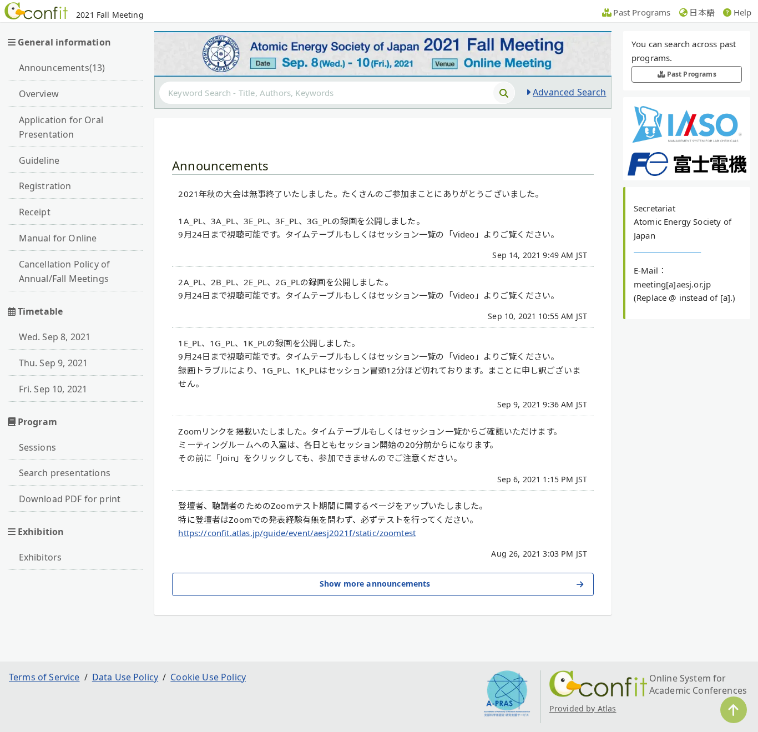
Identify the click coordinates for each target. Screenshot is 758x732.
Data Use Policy (125, 677)
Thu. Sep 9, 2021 (53, 363)
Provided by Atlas (582, 708)
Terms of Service (44, 677)
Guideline (39, 160)
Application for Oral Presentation (61, 127)
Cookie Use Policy (208, 677)
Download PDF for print (70, 499)
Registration (45, 186)
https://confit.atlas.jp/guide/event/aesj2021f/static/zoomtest (297, 532)
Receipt (34, 212)
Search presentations (64, 473)
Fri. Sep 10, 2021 (53, 389)
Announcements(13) (62, 68)
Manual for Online (58, 238)
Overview (39, 94)
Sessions (37, 447)
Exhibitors (40, 557)
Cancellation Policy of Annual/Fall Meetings (64, 271)
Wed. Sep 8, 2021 (55, 337)
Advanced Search (569, 92)
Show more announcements (375, 583)
